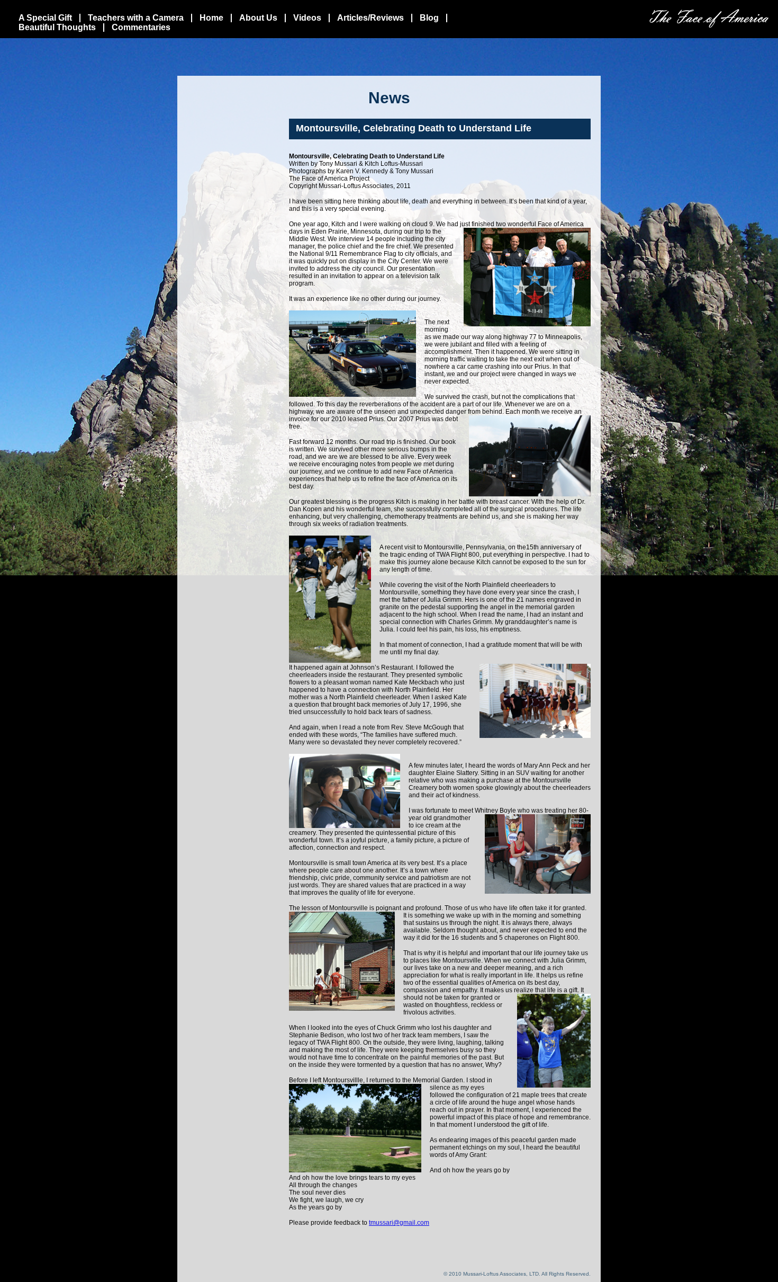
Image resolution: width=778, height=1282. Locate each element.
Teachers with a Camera (136, 17)
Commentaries (141, 27)
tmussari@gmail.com (399, 1222)
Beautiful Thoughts (57, 27)
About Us (258, 17)
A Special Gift (45, 17)
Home (211, 17)
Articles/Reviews (370, 17)
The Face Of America (708, 18)
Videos (307, 17)
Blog (429, 17)
